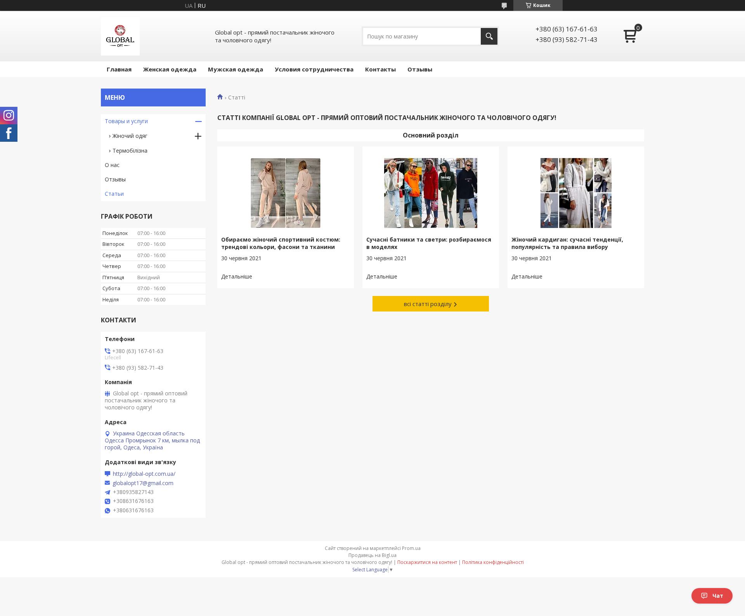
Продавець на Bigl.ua (372, 555)
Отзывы (419, 69)
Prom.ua (411, 548)
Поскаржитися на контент (427, 562)
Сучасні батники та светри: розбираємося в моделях (428, 243)
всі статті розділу (428, 304)
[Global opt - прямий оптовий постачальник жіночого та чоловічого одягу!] (120, 36)
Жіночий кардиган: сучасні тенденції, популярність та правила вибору (567, 243)
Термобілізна (130, 150)
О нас (112, 165)
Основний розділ (431, 135)
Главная (119, 69)
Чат (717, 595)
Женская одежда (169, 69)
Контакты (380, 69)
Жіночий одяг (130, 135)
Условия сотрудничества (314, 69)
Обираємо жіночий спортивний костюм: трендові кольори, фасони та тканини (280, 243)
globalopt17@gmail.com (143, 483)
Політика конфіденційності (493, 562)
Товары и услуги (126, 121)
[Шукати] (489, 36)
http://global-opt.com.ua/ (144, 473)
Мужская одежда (235, 69)
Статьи (114, 193)
